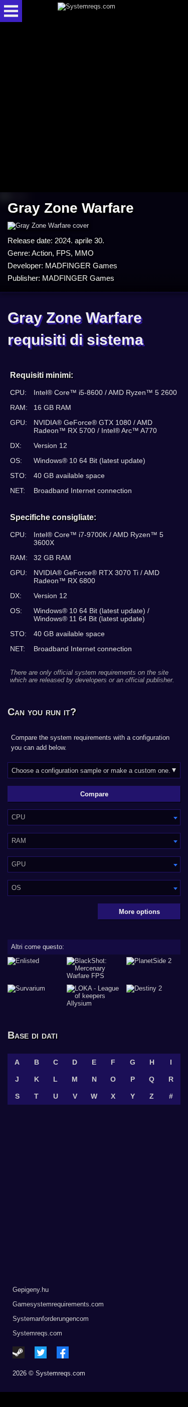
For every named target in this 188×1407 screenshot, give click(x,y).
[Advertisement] (94, 108)
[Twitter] (41, 1352)
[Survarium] (35, 996)
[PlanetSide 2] (153, 968)
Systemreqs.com (37, 1333)
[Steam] (19, 1352)
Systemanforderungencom (51, 1318)
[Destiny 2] (153, 996)
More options (139, 911)
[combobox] (94, 817)
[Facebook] (63, 1352)
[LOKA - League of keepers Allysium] (94, 996)
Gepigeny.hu (31, 1289)
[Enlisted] (35, 968)
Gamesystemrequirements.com (58, 1304)
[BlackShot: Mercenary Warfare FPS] (94, 968)
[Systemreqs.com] (103, 11)
